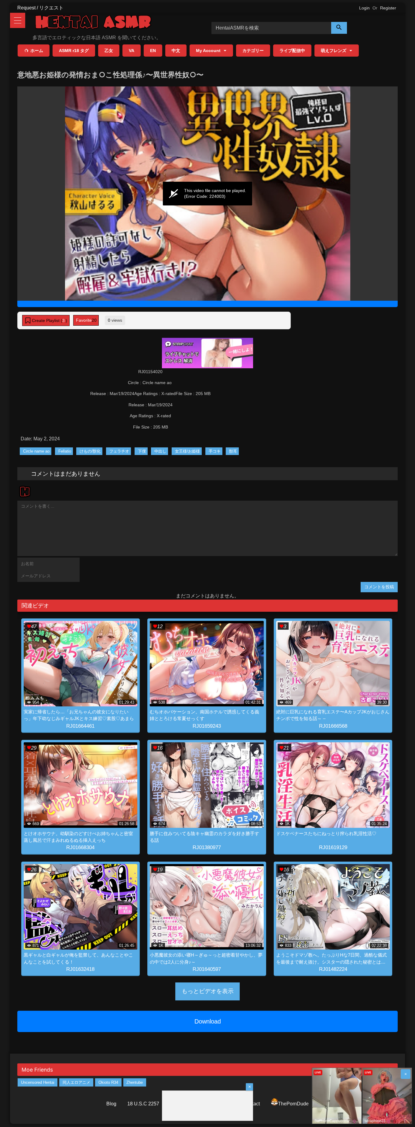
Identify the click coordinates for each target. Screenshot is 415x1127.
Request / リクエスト (40, 7)
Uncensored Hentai (37, 1082)
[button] (46, 320)
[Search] (339, 28)
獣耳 (233, 451)
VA (131, 50)
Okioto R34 (108, 1082)
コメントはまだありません (65, 473)
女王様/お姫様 (187, 451)
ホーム (36, 50)
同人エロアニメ (76, 1082)
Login (364, 7)
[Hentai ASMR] (93, 23)
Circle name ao (36, 451)
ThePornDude (293, 1103)
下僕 (142, 451)
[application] (207, 193)
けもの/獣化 (90, 451)
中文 (176, 50)
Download (207, 1021)
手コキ (215, 451)
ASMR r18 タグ (74, 50)
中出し (160, 451)
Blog (111, 1103)
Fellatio (64, 451)
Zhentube (134, 1082)
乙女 (109, 50)
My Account (208, 50)
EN (153, 50)
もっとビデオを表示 (208, 991)
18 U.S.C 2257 (143, 1103)
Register (388, 7)
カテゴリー (253, 50)
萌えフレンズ (333, 50)
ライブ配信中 (292, 50)
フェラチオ (119, 451)
